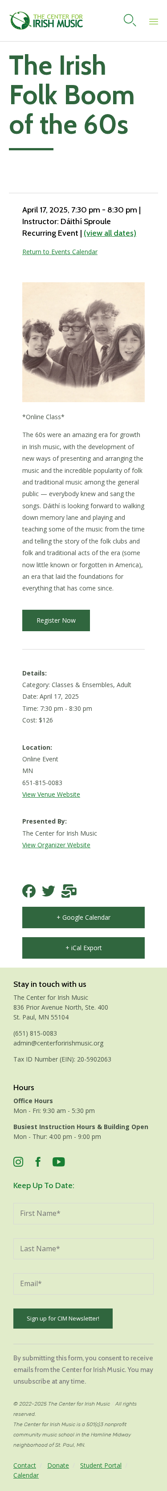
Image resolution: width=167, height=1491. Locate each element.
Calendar (26, 1475)
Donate (58, 1465)
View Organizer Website (56, 845)
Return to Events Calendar (60, 251)
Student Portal (101, 1465)
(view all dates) (110, 233)
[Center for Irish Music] (46, 21)
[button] (56, 620)
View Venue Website (51, 794)
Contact (24, 1465)
